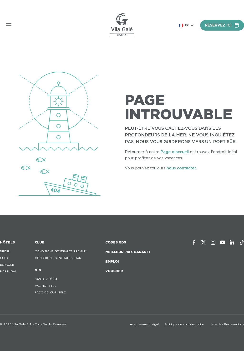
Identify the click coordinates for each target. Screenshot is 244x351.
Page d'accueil (175, 152)
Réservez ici (218, 25)
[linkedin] (232, 242)
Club (39, 242)
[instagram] (213, 242)
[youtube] (222, 242)
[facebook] (194, 242)
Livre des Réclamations (227, 324)
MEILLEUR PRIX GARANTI (127, 252)
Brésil (5, 251)
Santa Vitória (46, 279)
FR (187, 25)
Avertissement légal (144, 324)
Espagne (7, 264)
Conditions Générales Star (58, 258)
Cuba (4, 258)
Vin (38, 270)
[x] (203, 242)
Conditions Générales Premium (61, 251)
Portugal (8, 271)
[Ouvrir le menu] (8, 25)
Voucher (114, 271)
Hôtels (7, 242)
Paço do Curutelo (50, 292)
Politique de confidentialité (184, 324)
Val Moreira (45, 285)
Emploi (112, 261)
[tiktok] (241, 242)
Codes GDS (115, 242)
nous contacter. (182, 168)
